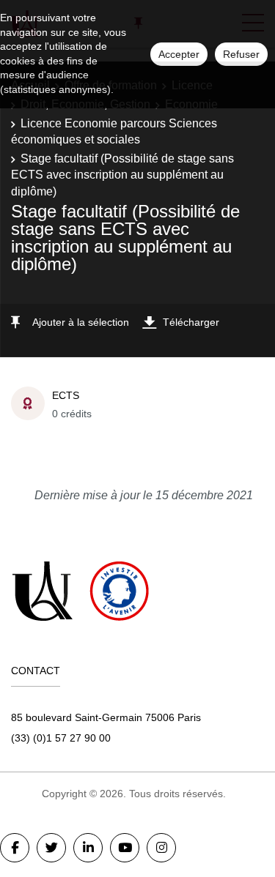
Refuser (241, 54)
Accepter (178, 54)
